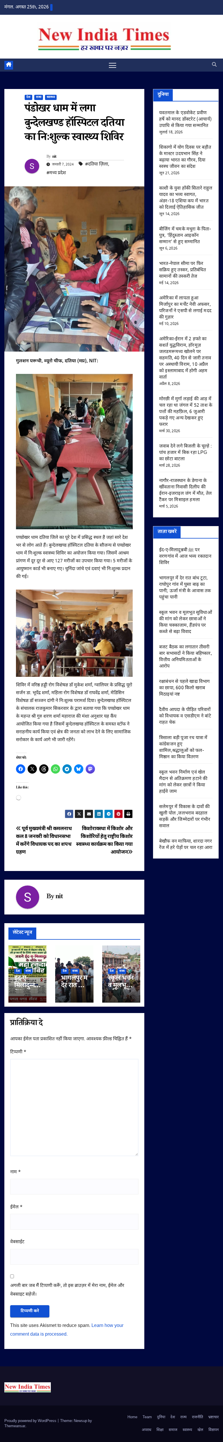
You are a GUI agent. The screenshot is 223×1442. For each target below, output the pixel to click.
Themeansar (14, 1426)
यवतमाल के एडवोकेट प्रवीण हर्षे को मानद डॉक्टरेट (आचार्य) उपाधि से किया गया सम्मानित (185, 119)
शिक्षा (160, 1430)
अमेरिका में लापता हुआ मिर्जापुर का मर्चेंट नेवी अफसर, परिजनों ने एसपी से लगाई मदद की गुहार (185, 308)
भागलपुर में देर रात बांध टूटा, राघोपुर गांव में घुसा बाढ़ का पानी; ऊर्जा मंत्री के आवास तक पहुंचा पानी (185, 588)
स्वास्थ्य (51, 97)
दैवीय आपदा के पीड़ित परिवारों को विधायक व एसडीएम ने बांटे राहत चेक (185, 716)
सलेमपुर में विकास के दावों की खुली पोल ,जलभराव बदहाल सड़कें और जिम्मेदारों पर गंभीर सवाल (184, 816)
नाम (15, 1172)
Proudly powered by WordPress (30, 1421)
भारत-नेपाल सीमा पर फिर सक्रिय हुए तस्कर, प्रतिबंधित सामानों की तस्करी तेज (182, 270)
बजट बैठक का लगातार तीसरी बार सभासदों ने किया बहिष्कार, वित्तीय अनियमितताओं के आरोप (185, 657)
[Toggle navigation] (112, 65)
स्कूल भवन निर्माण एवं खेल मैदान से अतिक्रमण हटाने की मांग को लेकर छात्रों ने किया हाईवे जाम (183, 782)
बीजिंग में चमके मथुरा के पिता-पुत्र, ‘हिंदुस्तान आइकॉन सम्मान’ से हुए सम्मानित (185, 235)
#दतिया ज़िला (96, 164)
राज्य (38, 97)
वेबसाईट (17, 1242)
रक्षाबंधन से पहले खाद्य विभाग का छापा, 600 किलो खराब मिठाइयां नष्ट (184, 688)
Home (132, 1417)
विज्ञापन (213, 1430)
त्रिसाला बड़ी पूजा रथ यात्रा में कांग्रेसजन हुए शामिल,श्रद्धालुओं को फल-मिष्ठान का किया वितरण (183, 747)
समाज (173, 1430)
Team (147, 1417)
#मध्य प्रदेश (56, 173)
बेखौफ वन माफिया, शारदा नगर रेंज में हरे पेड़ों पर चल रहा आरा (185, 845)
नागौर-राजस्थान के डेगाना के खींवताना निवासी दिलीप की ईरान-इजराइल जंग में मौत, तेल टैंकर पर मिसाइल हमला (185, 490)
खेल (200, 1430)
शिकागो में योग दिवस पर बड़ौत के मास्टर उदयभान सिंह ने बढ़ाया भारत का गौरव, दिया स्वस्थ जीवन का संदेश (185, 157)
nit (54, 157)
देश (28, 97)
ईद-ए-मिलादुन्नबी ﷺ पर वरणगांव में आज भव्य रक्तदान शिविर (185, 556)
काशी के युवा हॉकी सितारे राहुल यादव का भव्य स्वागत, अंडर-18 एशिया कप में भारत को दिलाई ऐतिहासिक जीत (186, 198)
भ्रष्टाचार (213, 1417)
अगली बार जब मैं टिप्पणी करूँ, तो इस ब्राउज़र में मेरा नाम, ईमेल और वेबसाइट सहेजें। (67, 1290)
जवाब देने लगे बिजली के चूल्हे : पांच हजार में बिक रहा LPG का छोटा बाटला (185, 452)
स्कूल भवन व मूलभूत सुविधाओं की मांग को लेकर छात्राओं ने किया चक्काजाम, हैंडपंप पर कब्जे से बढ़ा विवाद (185, 622)
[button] (214, 65)
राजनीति (197, 1417)
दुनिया (161, 1417)
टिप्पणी (18, 1052)
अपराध (146, 1430)
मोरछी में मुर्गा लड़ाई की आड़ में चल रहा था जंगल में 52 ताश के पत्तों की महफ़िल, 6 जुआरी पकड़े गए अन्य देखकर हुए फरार (185, 412)
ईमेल (16, 1207)
